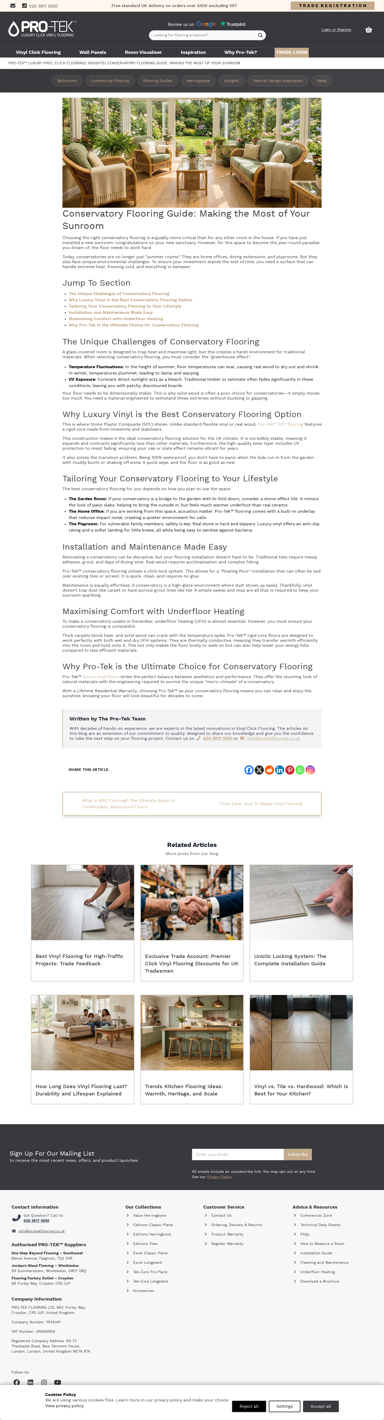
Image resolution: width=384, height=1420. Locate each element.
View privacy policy (64, 1406)
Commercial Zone (315, 1215)
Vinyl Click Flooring (38, 52)
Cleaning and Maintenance (323, 1263)
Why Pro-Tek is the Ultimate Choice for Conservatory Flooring (134, 325)
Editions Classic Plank (152, 1225)
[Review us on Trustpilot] (233, 24)
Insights (96, 63)
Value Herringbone (149, 1215)
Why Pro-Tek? (240, 52)
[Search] (260, 35)
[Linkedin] (279, 770)
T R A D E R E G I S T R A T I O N (332, 6)
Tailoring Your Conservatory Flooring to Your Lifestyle (125, 306)
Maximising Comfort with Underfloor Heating (116, 319)
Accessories (143, 1291)
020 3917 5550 (217, 738)
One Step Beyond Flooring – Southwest (47, 1253)
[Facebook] (249, 770)
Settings (284, 1406)
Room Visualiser (143, 52)
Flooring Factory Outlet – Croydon (42, 1278)
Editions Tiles (144, 1244)
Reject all (249, 1406)
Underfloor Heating (317, 1272)
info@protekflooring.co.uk (273, 738)
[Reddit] (269, 770)
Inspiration (193, 52)
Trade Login (291, 52)
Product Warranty (226, 1234)
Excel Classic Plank (150, 1253)
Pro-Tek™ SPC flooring (280, 424)
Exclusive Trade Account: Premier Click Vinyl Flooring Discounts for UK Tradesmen (191, 964)
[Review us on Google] (206, 24)
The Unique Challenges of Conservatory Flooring (119, 294)
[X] (259, 770)
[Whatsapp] (300, 770)
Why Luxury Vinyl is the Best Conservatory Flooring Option (130, 300)
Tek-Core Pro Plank (149, 1272)
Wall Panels (92, 52)
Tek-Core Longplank (150, 1281)
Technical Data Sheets (319, 1225)
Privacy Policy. (219, 1177)
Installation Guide (315, 1253)
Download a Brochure (319, 1281)
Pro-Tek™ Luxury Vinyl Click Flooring (46, 63)
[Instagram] (310, 770)
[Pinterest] (289, 770)
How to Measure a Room (321, 1244)
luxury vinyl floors (101, 677)
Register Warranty (226, 1244)
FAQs (304, 1234)
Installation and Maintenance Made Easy (111, 312)
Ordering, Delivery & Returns (236, 1225)
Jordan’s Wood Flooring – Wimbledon (45, 1266)
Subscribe (298, 1154)
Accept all (321, 1406)
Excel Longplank (147, 1263)
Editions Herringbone (151, 1234)
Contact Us (220, 1215)
